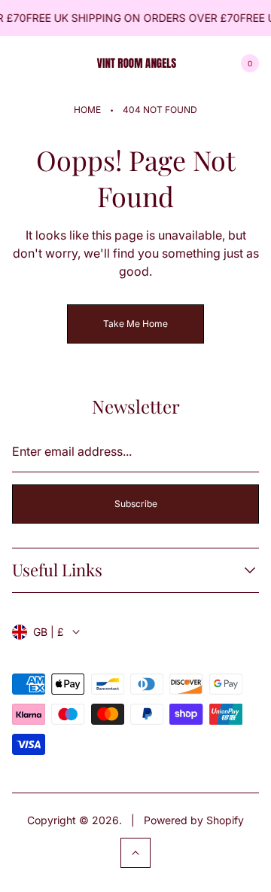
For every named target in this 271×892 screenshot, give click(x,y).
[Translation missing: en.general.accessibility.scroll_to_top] (135, 853)
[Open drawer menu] (21, 63)
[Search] (57, 63)
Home (87, 109)
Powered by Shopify (194, 820)
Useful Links (57, 570)
